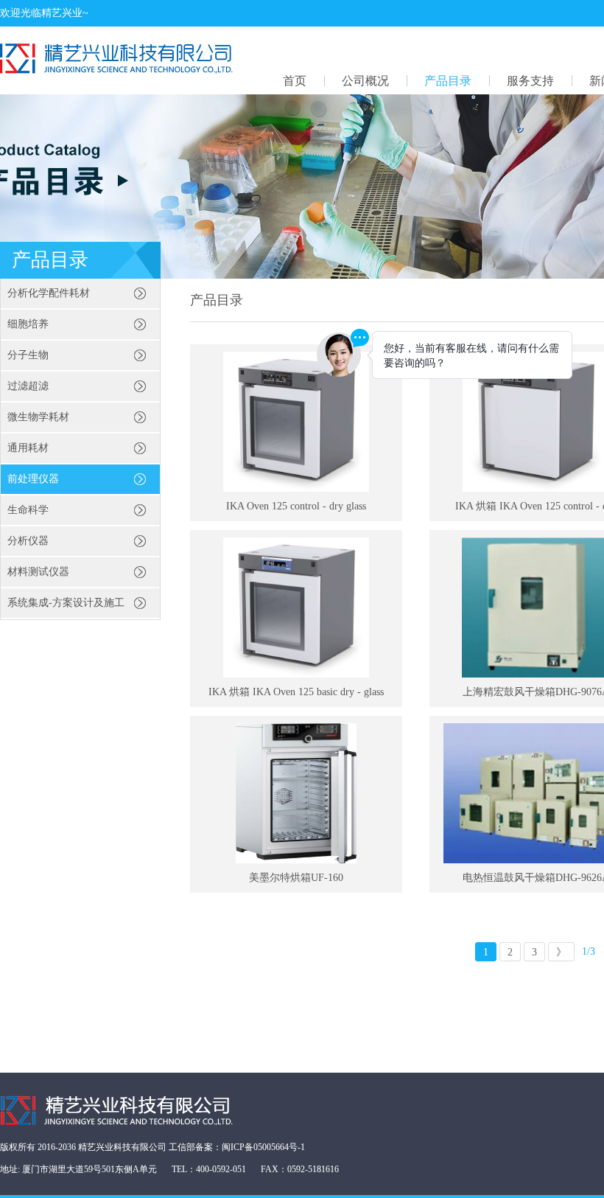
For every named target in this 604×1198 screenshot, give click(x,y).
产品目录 (447, 80)
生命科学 (28, 509)
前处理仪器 (33, 478)
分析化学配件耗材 (48, 293)
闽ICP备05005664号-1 (263, 1147)
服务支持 (530, 80)
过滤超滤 (28, 385)
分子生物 (28, 355)
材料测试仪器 (38, 571)
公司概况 (365, 80)
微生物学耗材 (38, 416)
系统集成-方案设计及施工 (65, 602)
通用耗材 (28, 447)
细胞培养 (28, 324)
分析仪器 (28, 540)
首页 (294, 80)
